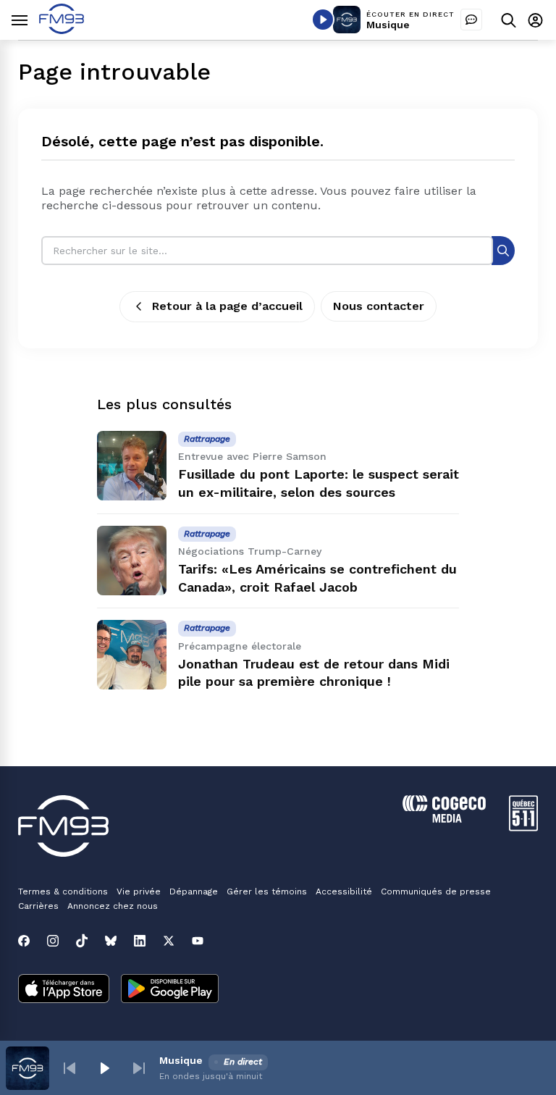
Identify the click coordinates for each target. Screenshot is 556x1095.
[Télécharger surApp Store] (63, 990)
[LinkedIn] (140, 941)
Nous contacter (378, 306)
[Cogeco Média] (444, 819)
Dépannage (193, 891)
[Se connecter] (535, 20)
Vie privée (139, 891)
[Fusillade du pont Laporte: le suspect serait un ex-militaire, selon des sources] (132, 465)
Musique (388, 24)
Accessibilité (344, 891)
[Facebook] (24, 941)
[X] (168, 941)
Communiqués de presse (436, 891)
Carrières (38, 906)
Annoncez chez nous (112, 906)
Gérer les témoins (267, 891)
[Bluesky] (111, 941)
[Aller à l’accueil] (61, 30)
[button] (69, 1068)
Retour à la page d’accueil (227, 306)
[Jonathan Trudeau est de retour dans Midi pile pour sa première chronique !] (132, 654)
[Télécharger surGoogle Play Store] (170, 990)
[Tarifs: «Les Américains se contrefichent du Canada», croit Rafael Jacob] (132, 560)
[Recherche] (503, 250)
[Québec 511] (523, 827)
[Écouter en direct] (322, 19)
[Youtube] (197, 941)
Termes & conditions (63, 891)
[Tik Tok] (82, 941)
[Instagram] (53, 941)
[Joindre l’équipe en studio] (471, 19)
